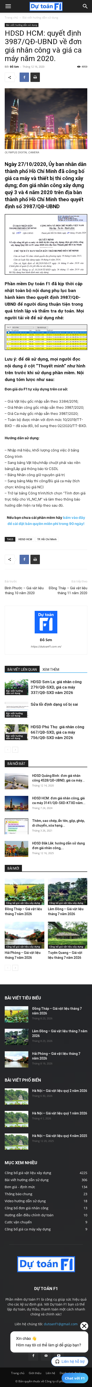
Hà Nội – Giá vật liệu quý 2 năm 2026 (59, 1091)
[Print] (35, 77)
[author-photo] (46, 633)
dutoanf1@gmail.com (61, 1324)
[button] (8, 6)
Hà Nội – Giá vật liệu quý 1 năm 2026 (59, 1113)
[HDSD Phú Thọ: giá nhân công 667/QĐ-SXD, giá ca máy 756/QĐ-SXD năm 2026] (16, 732)
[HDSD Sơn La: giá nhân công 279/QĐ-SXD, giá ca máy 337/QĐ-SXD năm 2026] (16, 687)
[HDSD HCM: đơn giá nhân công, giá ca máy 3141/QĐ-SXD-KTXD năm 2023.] (16, 804)
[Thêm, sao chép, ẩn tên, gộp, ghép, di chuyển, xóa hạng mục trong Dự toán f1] (16, 826)
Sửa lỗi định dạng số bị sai (54, 704)
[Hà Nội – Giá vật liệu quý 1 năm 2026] (16, 1119)
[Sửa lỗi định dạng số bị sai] (16, 710)
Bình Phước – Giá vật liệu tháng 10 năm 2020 (24, 590)
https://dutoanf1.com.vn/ (46, 646)
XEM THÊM (50, 669)
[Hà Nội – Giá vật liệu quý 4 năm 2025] (16, 1141)
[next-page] (15, 750)
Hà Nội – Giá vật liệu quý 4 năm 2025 (59, 1136)
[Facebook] (24, 77)
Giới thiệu (35, 1373)
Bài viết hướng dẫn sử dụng (40, 17)
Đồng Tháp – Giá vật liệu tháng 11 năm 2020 (68, 590)
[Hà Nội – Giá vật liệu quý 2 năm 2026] (16, 1096)
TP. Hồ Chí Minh (47, 539)
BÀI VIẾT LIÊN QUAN (22, 669)
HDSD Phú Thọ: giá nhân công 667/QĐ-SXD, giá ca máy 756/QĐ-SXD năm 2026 (57, 732)
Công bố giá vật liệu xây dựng (23, 903)
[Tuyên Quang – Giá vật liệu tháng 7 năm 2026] (68, 935)
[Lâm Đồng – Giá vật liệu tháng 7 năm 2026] (68, 891)
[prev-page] (8, 750)
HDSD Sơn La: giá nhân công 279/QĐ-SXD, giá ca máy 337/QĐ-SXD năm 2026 (56, 687)
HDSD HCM (25, 539)
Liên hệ (50, 1373)
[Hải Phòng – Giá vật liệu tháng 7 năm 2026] (24, 935)
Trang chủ (11, 17)
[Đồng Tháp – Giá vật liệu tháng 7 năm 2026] (24, 891)
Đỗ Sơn (14, 66)
